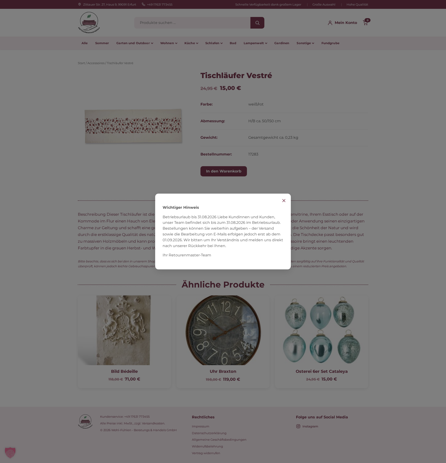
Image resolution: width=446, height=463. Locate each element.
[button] (10, 453)
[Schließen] (284, 200)
